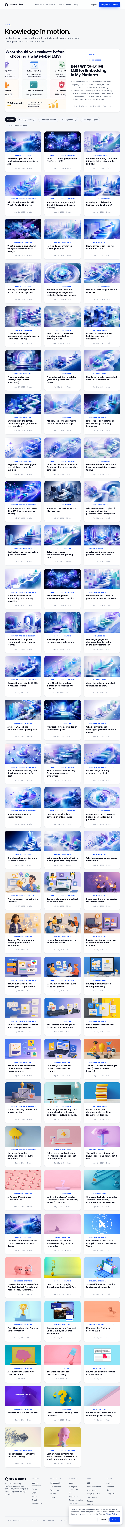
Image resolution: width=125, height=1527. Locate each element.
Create (34, 1489)
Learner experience (36, 1484)
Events (53, 1494)
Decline (103, 1520)
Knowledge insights (90, 120)
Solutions (49, 5)
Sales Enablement (94, 1487)
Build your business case (74, 1488)
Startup (90, 1505)
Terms (27, 1520)
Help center (73, 1496)
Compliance (92, 1497)
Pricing (75, 5)
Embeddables (55, 1483)
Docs (60, 5)
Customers (110, 1487)
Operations (91, 1490)
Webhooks (54, 1490)
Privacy (35, 1520)
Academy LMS (38, 1504)
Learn (68, 5)
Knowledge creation (48, 120)
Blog (70, 1493)
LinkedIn (63, 1520)
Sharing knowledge (69, 120)
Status (53, 1497)
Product (38, 5)
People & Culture (93, 1494)
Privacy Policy (111, 1514)
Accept (115, 1520)
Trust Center (48, 1520)
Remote (90, 1501)
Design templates (76, 1500)
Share (34, 1493)
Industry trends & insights (17, 125)
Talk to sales (110, 1494)
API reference (55, 1487)
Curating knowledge (27, 120)
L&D (88, 1483)
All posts (10, 120)
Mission (108, 1483)
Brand (34, 1500)
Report (34, 1496)
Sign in (94, 4)
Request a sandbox (109, 4)
